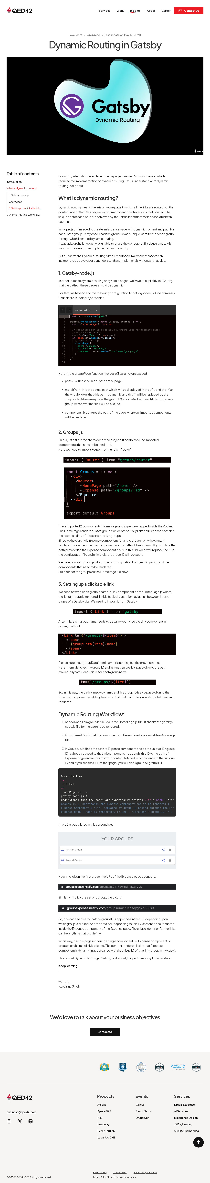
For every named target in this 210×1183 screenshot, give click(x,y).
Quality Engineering (186, 1131)
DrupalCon (142, 1117)
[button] (105, 10)
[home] (19, 11)
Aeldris (101, 1104)
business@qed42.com (21, 1112)
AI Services (181, 1111)
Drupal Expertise (184, 1104)
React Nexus (143, 1111)
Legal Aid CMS (106, 1137)
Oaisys (140, 1104)
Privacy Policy (99, 1172)
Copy (170, 772)
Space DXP (104, 1111)
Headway (103, 1124)
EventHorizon (106, 1131)
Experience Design (186, 1117)
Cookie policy (120, 1172)
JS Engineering (183, 1124)
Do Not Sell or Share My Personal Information (114, 1177)
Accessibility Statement (145, 1172)
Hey (99, 1117)
